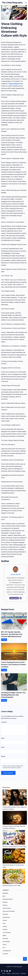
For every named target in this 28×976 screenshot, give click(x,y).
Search (25, 959)
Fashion (5, 920)
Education (5, 914)
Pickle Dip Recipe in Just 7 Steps (11, 885)
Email (3, 747)
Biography (5, 893)
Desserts (5, 905)
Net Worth (5, 938)
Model (4, 935)
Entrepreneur (6, 917)
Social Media (6, 941)
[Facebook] (2, 971)
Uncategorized (7, 950)
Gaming (5, 926)
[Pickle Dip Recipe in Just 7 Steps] (14, 877)
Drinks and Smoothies (8, 911)
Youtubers (5, 953)
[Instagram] (4, 971)
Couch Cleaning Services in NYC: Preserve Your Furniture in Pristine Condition (13, 664)
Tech (4, 947)
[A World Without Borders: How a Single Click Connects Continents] (15, 797)
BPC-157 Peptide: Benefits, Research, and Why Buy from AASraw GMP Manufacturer (11, 634)
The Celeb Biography (12, 2)
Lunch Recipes (7, 932)
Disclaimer (23, 973)
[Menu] (26, 2)
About (3, 973)
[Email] (20, 598)
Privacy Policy (15, 973)
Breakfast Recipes (8, 899)
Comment (4, 722)
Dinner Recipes (7, 908)
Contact (9, 973)
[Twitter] (10, 971)
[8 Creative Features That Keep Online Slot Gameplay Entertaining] (15, 818)
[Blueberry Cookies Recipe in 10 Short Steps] (14, 838)
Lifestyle (4, 639)
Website (3, 756)
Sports (4, 944)
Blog (4, 896)
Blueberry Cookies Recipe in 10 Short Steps (14, 846)
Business (5, 902)
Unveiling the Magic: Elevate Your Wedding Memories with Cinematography (13, 695)
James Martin (15, 574)
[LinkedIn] (7, 971)
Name (3, 738)
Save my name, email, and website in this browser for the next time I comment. (13, 766)
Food (4, 923)
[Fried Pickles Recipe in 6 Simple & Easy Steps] (14, 856)
